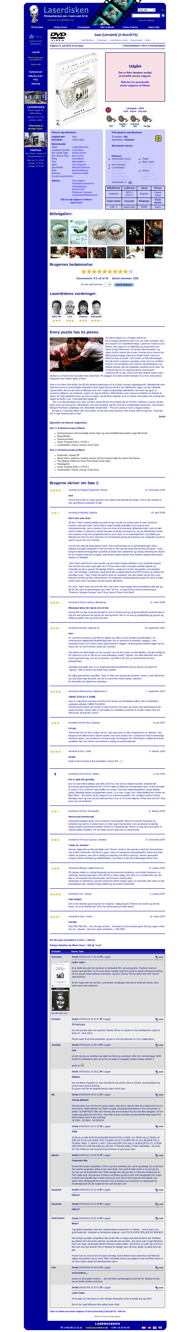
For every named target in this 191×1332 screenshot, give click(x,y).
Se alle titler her (59, 1013)
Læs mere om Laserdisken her (61, 20)
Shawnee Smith (80, 173)
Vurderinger (102, 40)
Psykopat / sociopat (82, 192)
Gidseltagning (79, 186)
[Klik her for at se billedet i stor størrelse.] (59, 244)
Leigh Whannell (80, 147)
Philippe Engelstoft (89, 490)
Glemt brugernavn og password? (35, 58)
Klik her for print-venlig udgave (107, 1316)
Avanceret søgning (148, 20)
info (163, 10)
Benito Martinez (80, 170)
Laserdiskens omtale (119, 40)
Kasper (83, 628)
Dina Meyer (78, 158)
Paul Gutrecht (79, 164)
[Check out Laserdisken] (32, 38)
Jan (82, 894)
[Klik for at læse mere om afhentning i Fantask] (35, 139)
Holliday (84, 512)
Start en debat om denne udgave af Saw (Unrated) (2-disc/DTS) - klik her (88, 1311)
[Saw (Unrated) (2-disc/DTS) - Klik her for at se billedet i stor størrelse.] (76, 126)
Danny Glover (79, 153)
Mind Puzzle (78, 189)
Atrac (82, 916)
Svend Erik (85, 774)
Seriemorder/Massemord (84, 195)
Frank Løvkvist (87, 602)
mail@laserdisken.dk (97, 1327)
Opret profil (35, 64)
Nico (82, 751)
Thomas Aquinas (88, 839)
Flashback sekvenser (83, 183)
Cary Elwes (78, 150)
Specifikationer (87, 40)
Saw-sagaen (78, 180)
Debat (148, 40)
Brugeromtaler (136, 40)
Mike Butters (78, 161)
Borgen (83, 868)
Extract (83, 811)
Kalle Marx (85, 722)
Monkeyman (86, 691)
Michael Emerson (81, 167)
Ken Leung (77, 156)
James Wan (78, 139)
